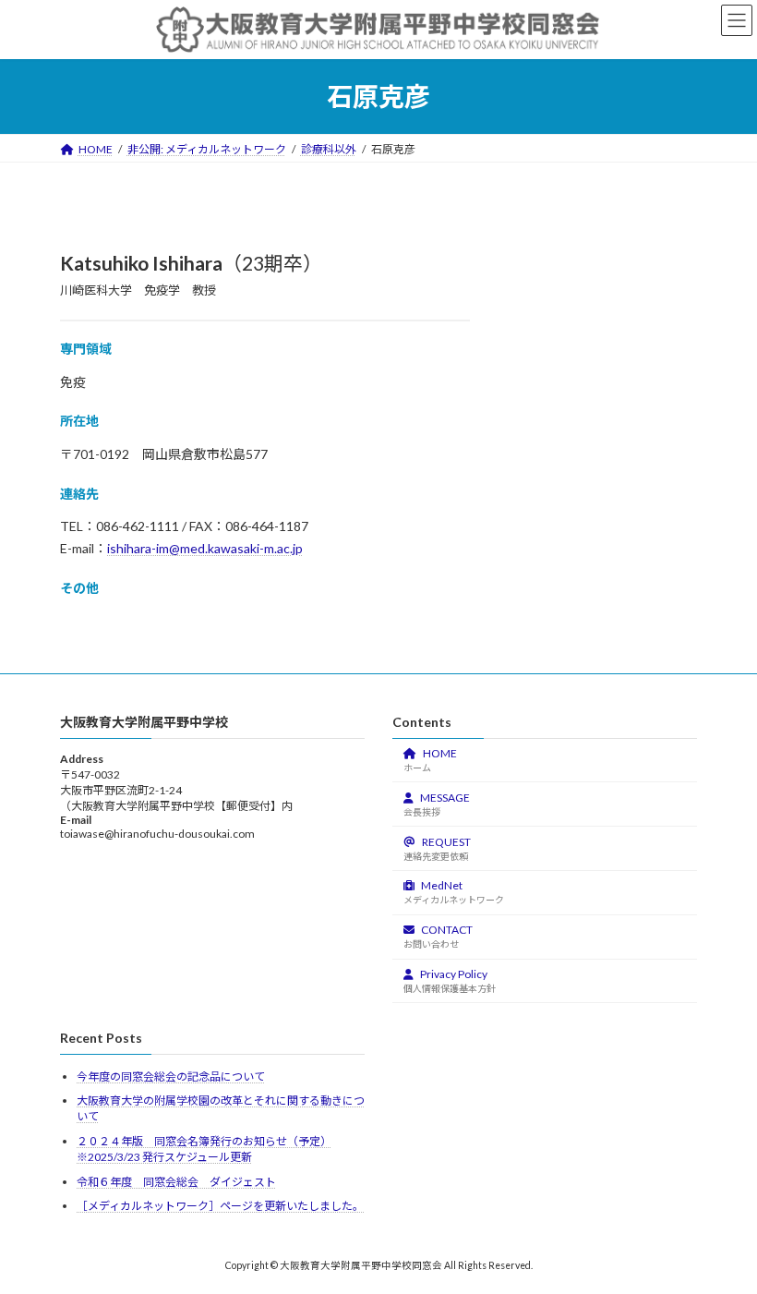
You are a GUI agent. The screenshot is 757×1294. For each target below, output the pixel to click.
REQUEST (437, 848)
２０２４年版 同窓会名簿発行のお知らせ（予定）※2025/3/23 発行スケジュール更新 (204, 1149)
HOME (430, 759)
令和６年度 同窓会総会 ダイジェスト (176, 1182)
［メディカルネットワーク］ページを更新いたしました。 (220, 1206)
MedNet (453, 891)
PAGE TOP (722, 1236)
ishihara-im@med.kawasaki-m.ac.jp (205, 548)
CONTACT (438, 936)
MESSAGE (436, 804)
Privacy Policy (449, 980)
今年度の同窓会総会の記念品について (171, 1076)
